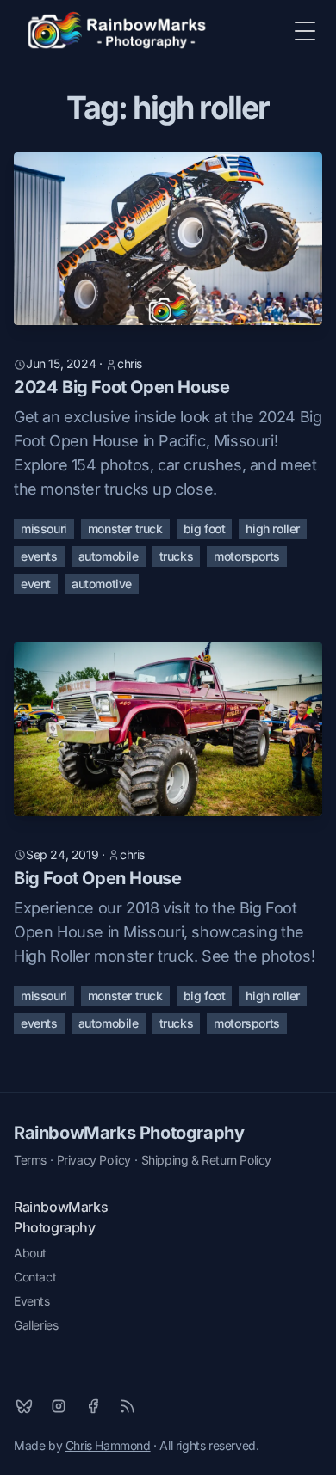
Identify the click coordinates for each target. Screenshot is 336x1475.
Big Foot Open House (97, 878)
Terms (30, 1159)
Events (32, 1301)
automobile (108, 556)
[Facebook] (93, 1406)
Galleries (36, 1325)
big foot (205, 528)
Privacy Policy (94, 1159)
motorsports (247, 556)
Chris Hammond (108, 1445)
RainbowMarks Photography (129, 1132)
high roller (273, 528)
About (30, 1252)
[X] (24, 1406)
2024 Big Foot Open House (121, 387)
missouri (44, 528)
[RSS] (127, 1406)
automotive (102, 583)
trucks (176, 556)
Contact (35, 1276)
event (36, 583)
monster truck (125, 528)
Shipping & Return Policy (206, 1159)
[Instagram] (58, 1406)
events (39, 556)
